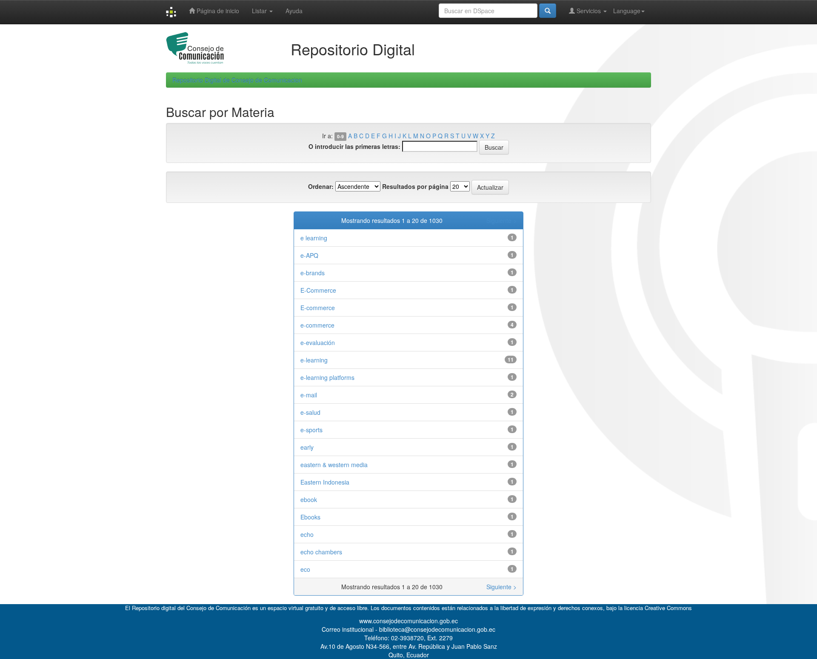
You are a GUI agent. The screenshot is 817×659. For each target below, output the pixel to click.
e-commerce (317, 325)
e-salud (310, 412)
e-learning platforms (327, 377)
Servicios (589, 10)
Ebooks (310, 517)
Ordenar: (321, 186)
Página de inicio (217, 10)
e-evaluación (317, 342)
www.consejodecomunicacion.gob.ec (408, 620)
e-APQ (309, 255)
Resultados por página (415, 186)
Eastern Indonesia (324, 482)
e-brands (312, 272)
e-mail (308, 395)
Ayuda (294, 10)
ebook (308, 499)
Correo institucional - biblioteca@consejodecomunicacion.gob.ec (408, 629)
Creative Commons (668, 608)
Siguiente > (501, 220)
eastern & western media (334, 464)
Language (626, 10)
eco (305, 569)
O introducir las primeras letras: (354, 146)
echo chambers (321, 552)
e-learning (314, 360)
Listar (260, 10)
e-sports (311, 429)
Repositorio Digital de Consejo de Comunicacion (237, 80)
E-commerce (317, 307)
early (307, 447)
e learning (313, 238)
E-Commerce (318, 290)
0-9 (340, 136)
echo (307, 534)
